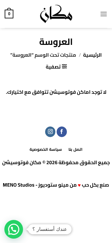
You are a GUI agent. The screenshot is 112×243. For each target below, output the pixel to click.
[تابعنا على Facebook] (62, 131)
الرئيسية (92, 55)
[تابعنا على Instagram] (50, 131)
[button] (103, 13)
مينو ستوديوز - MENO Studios (36, 184)
